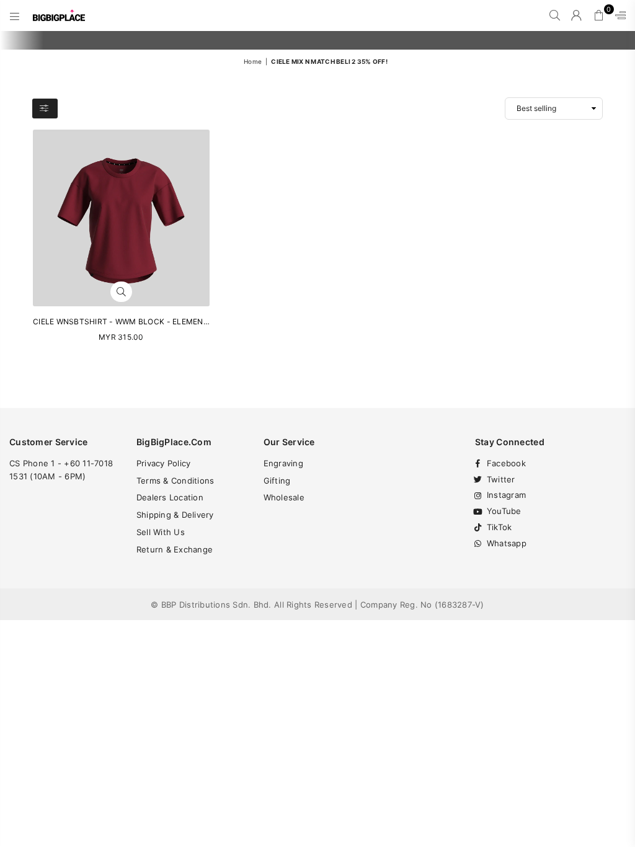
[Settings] (618, 15)
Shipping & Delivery (175, 515)
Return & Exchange (174, 549)
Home (253, 61)
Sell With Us (160, 532)
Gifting (277, 481)
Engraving (283, 463)
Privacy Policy (163, 463)
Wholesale (284, 497)
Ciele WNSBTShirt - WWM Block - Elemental (125, 321)
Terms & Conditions (175, 481)
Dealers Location (169, 497)
